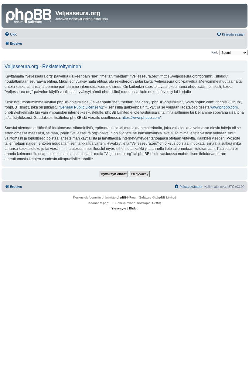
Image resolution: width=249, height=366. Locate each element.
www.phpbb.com (224, 107)
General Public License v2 (81, 107)
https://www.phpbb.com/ (141, 118)
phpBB (121, 197)
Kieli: (214, 52)
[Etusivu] (29, 15)
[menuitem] (11, 34)
